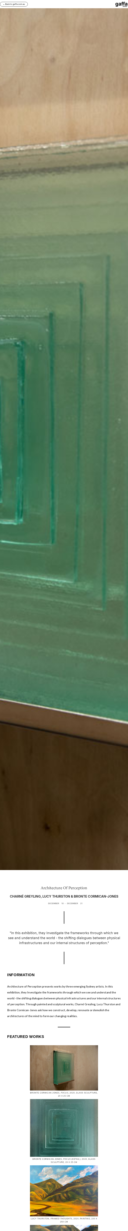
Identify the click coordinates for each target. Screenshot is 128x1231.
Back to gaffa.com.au (14, 4)
